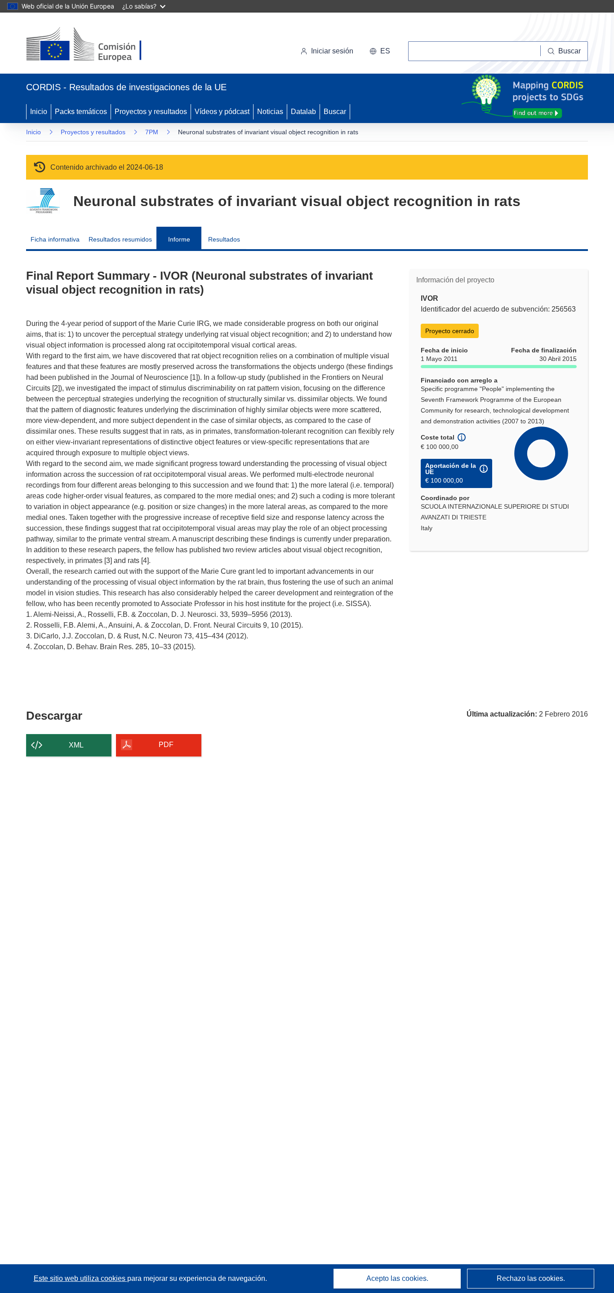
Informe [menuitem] (179, 239)
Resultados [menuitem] (224, 239)
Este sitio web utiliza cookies (80, 1278)
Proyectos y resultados (151, 111)
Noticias (270, 111)
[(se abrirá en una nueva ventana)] (98, 45)
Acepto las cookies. (397, 1278)
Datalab (303, 111)
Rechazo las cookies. (531, 1278)
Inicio (38, 111)
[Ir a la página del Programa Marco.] (43, 201)
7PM (151, 132)
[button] (379, 51)
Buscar (335, 111)
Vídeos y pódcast (222, 111)
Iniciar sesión (332, 51)
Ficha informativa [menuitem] (55, 239)
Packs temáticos (81, 111)
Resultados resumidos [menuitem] (120, 239)
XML (76, 745)
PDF (166, 744)
